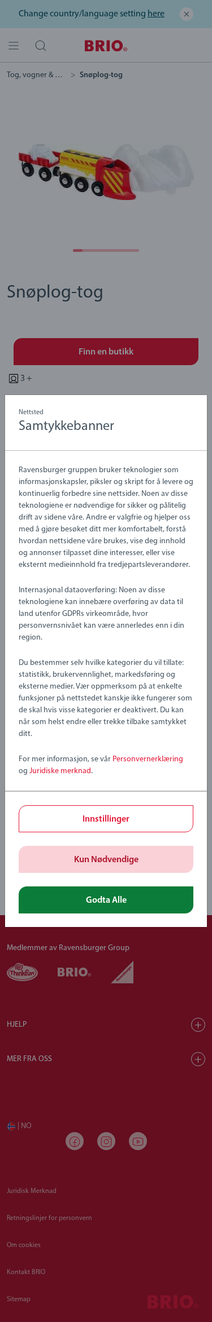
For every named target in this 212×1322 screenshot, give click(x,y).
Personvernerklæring (148, 759)
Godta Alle (106, 900)
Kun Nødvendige (106, 859)
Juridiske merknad (60, 771)
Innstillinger (106, 819)
